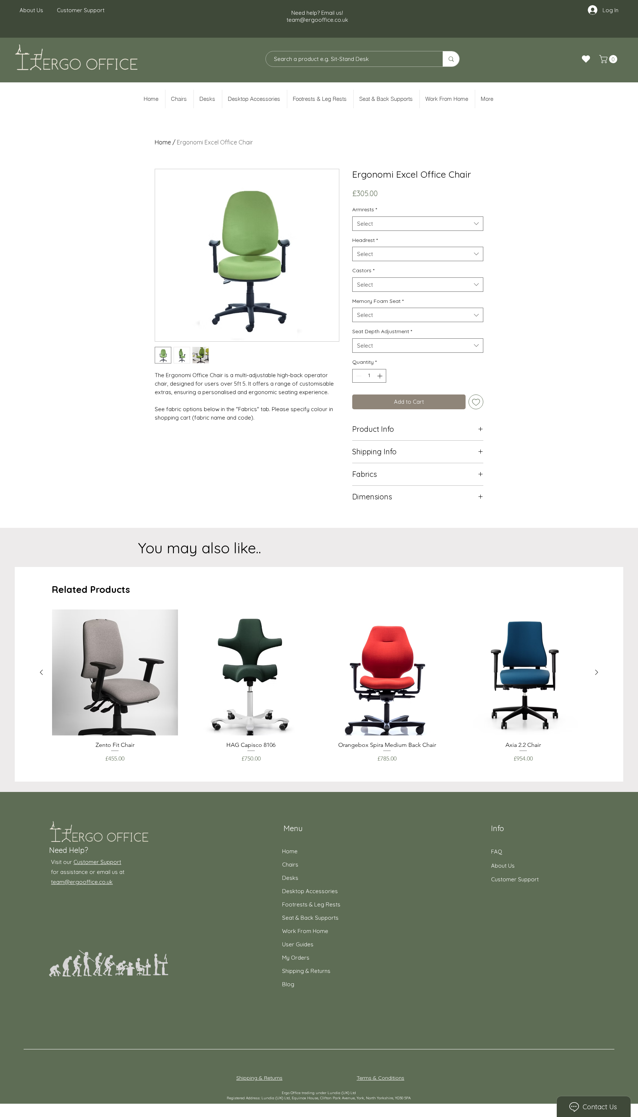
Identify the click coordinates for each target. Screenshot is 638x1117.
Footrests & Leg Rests (311, 904)
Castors (363, 270)
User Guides (297, 944)
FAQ (496, 851)
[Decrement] (358, 375)
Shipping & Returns (306, 970)
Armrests (364, 209)
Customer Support (97, 861)
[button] (609, 59)
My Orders (295, 957)
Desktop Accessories (310, 891)
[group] (319, 686)
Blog (288, 984)
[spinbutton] (369, 375)
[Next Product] (596, 672)
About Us (503, 865)
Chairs (290, 864)
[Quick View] (115, 672)
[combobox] (417, 223)
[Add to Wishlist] (476, 402)
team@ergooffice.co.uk (317, 19)
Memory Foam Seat (378, 301)
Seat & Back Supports (310, 917)
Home (163, 142)
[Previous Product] (41, 672)
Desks (290, 877)
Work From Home (305, 931)
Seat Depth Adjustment (382, 331)
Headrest (365, 240)
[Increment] (380, 375)
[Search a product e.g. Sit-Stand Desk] (451, 58)
